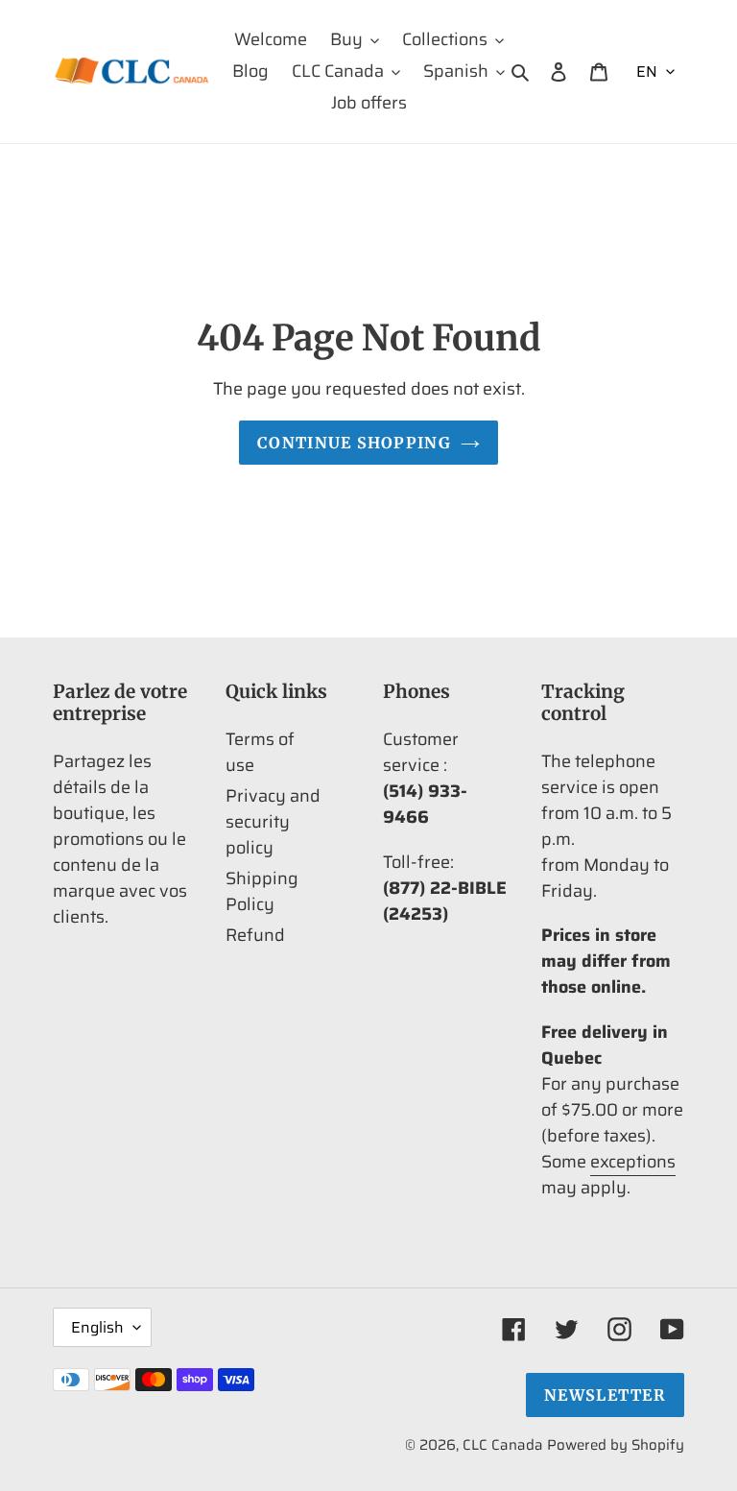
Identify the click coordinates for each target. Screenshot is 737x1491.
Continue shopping (354, 442)
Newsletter (605, 1395)
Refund (255, 935)
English (97, 1327)
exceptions (633, 1161)
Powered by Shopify (615, 1444)
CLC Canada (503, 1444)
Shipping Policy (262, 891)
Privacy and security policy (273, 821)
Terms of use (260, 752)
